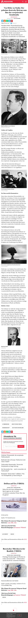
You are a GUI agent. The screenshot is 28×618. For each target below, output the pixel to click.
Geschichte (14, 17)
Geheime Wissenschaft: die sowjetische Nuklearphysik (12, 456)
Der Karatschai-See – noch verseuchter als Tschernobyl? (13, 470)
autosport (5, 534)
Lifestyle (13, 485)
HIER (25, 539)
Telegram (14, 23)
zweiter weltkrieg (17, 424)
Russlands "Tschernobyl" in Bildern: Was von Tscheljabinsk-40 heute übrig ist (12, 474)
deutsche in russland (18, 427)
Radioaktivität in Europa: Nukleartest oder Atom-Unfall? (13, 460)
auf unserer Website (20, 527)
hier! (9, 616)
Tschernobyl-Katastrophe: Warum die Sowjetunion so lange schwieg (12, 465)
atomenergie (5, 424)
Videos (12, 534)
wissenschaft (6, 427)
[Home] (2, 2)
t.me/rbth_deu (11, 523)
